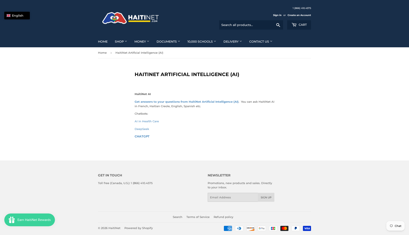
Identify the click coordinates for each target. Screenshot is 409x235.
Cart (302, 25)
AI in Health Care (147, 121)
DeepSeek (142, 129)
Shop (120, 41)
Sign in (277, 15)
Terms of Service (198, 217)
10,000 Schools (200, 41)
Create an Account (299, 15)
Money (140, 41)
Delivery (231, 41)
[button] (17, 15)
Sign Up (266, 197)
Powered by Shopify (138, 228)
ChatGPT (142, 136)
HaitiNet (114, 228)
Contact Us (259, 41)
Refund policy (223, 217)
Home (103, 41)
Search (177, 217)
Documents (167, 41)
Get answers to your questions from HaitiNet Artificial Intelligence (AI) (187, 101)
